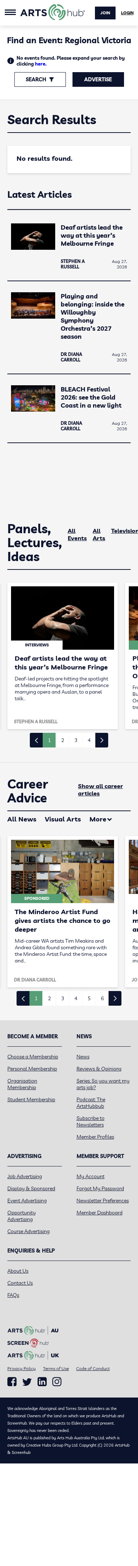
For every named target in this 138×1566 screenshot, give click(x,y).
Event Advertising (27, 1200)
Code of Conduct (93, 1368)
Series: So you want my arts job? (103, 1084)
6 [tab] (102, 998)
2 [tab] (62, 740)
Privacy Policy (21, 1368)
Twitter (27, 1382)
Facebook (12, 1382)
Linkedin (42, 1382)
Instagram (56, 1382)
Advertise (98, 79)
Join (105, 12)
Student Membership (31, 1099)
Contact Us (20, 1283)
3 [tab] (75, 740)
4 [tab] (89, 740)
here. (41, 64)
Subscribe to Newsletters (91, 1121)
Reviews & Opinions (99, 1068)
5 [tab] (89, 998)
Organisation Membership (22, 1084)
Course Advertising (28, 1231)
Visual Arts (63, 819)
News (83, 1056)
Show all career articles (100, 789)
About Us (17, 1271)
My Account (91, 1176)
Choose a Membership (32, 1056)
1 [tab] (49, 740)
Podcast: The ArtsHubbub (91, 1102)
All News (21, 819)
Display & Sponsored (31, 1188)
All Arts (99, 534)
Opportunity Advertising (21, 1215)
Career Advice (27, 791)
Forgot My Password (100, 1188)
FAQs (13, 1295)
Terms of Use (56, 1368)
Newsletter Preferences (103, 1200)
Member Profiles (95, 1136)
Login (127, 12)
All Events (77, 534)
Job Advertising (24, 1176)
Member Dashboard (100, 1212)
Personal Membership (32, 1068)
